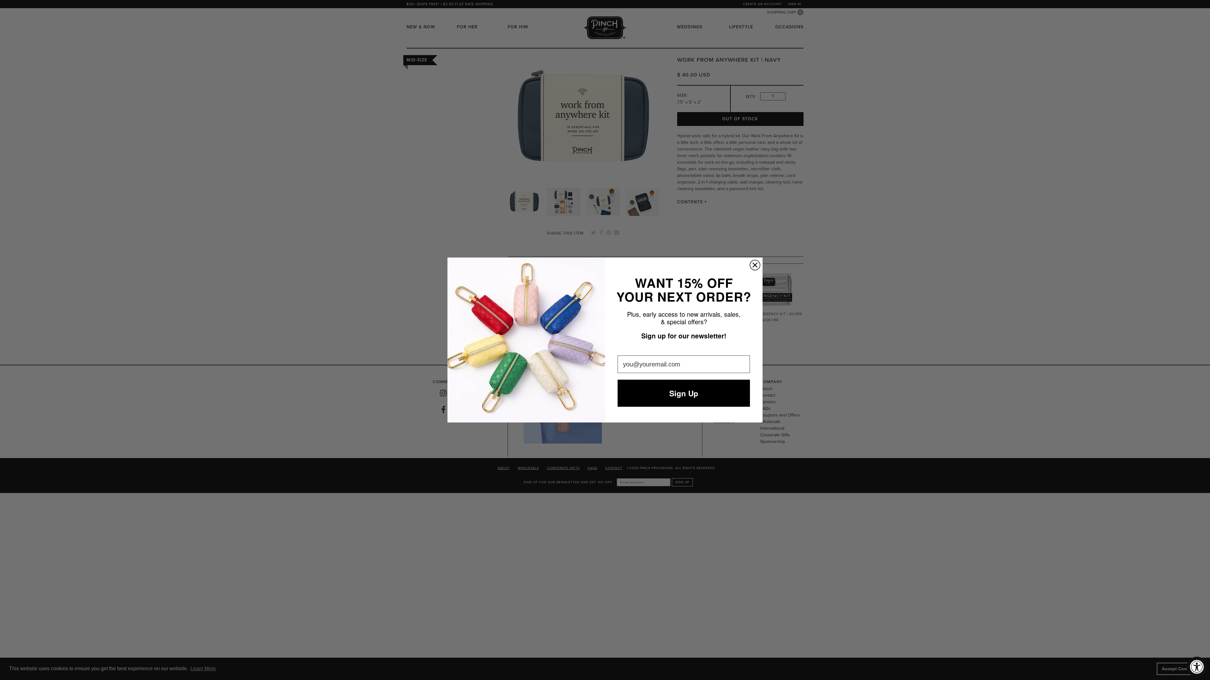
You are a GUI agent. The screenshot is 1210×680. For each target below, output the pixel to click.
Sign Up (683, 393)
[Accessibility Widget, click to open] (1197, 667)
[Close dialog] (755, 265)
